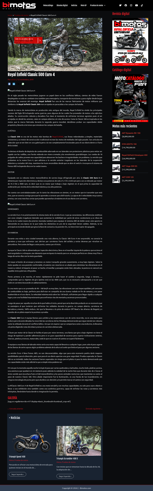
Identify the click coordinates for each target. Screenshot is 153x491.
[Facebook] (9, 83)
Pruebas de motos (96, 5)
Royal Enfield (57, 136)
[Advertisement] (130, 222)
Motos (11, 460)
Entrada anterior (15, 408)
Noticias (74, 5)
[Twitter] (18, 83)
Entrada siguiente (94, 408)
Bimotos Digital (62, 5)
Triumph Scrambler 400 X (67, 458)
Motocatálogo (48, 5)
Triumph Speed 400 (17, 456)
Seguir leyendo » (17, 474)
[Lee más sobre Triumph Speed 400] (31, 439)
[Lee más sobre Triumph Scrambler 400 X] (79, 440)
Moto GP (84, 5)
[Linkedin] (14, 83)
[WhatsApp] (23, 83)
